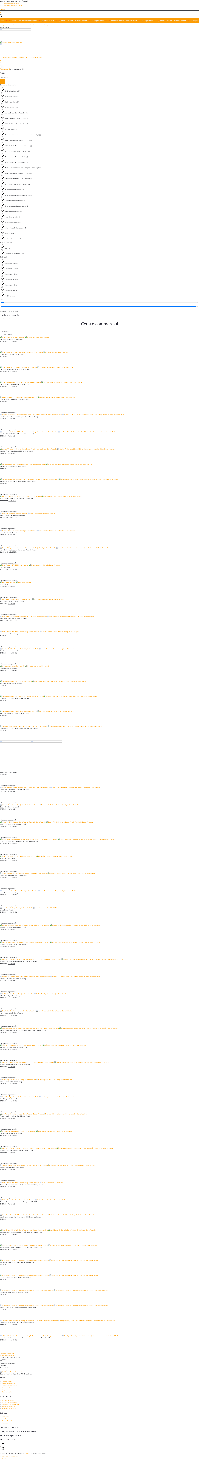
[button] (99, 14)
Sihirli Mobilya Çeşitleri (11, 1435)
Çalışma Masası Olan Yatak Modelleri (18, 1431)
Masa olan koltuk (8, 1439)
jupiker (27, 1453)
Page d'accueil (5, 69)
